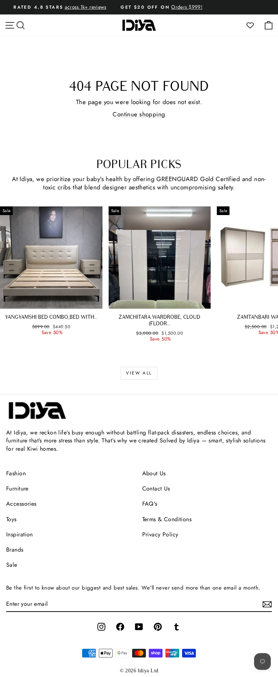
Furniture (17, 488)
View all (139, 373)
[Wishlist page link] (254, 25)
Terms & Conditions (167, 519)
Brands (15, 549)
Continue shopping (139, 114)
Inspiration (19, 534)
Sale (11, 565)
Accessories (21, 504)
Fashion (16, 473)
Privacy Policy (160, 534)
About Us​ (154, 473)
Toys (11, 519)
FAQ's (149, 504)
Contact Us (156, 488)
